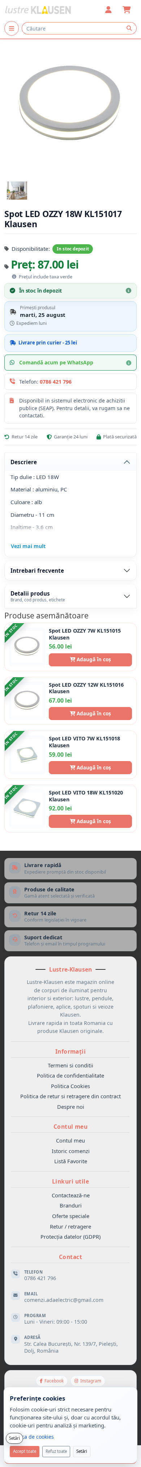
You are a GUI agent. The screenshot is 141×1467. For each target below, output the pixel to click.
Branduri (71, 1205)
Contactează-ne (71, 1195)
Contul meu (70, 1140)
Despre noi (70, 1106)
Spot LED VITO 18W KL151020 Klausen (86, 796)
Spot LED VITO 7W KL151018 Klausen (84, 742)
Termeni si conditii (70, 1065)
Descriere (23, 462)
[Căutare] (129, 28)
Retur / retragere (70, 1226)
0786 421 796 (56, 381)
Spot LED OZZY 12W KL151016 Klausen (86, 688)
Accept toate (24, 1451)
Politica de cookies (32, 1436)
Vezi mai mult (28, 546)
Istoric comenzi (71, 1151)
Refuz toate (56, 1451)
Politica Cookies (70, 1086)
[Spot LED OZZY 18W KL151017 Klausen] (70, 105)
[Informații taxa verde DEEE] (14, 276)
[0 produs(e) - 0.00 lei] (126, 10)
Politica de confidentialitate (70, 1075)
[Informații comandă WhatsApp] (128, 362)
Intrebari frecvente (37, 570)
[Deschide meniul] (11, 28)
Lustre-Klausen (70, 969)
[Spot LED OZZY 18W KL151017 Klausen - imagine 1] (17, 190)
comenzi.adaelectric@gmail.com (63, 1299)
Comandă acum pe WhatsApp (56, 362)
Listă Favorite (70, 1161)
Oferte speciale (70, 1215)
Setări (81, 1451)
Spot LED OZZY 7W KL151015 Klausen (85, 634)
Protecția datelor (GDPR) (70, 1236)
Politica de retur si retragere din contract (70, 1096)
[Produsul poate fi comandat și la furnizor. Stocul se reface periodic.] (128, 290)
